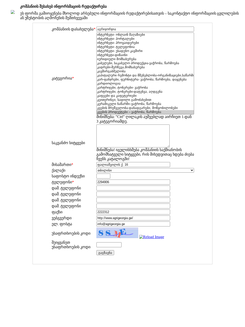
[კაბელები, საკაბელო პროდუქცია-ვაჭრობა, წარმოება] (145, 63)
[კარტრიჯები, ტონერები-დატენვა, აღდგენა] (145, 92)
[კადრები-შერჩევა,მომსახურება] (145, 67)
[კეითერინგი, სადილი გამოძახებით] (145, 100)
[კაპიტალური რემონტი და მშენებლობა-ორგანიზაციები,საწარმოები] (145, 75)
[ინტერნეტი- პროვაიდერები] (145, 43)
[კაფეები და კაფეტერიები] (145, 96)
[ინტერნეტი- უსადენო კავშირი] (145, 51)
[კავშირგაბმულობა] (145, 71)
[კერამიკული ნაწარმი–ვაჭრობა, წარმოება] (145, 104)
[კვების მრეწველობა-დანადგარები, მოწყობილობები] (145, 108)
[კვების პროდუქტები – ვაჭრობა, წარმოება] (145, 112)
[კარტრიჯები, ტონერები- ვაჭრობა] (145, 88)
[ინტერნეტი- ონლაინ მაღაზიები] (145, 35)
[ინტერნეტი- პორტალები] (145, 39)
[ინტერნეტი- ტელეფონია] (145, 47)
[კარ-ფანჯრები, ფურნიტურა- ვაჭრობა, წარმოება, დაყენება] (145, 80)
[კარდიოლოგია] (145, 84)
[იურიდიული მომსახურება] (145, 59)
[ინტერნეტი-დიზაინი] (145, 55)
